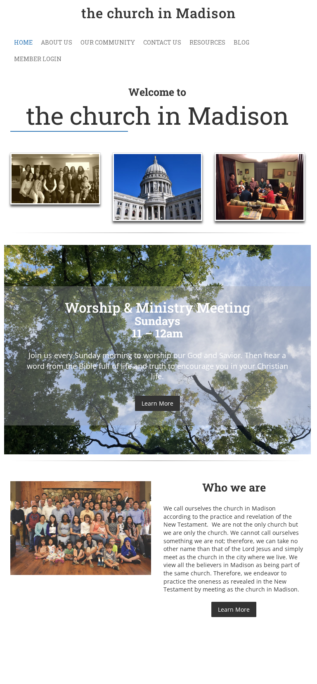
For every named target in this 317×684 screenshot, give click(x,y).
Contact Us (162, 42)
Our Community (107, 42)
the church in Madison (158, 13)
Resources (207, 42)
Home (23, 42)
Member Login (38, 59)
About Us (56, 42)
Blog (241, 42)
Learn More (157, 403)
